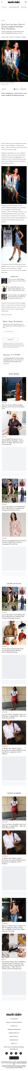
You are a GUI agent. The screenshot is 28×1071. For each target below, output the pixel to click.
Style (3, 20)
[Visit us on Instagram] (11, 1053)
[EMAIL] (19, 355)
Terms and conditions (14, 1029)
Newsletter (24, 89)
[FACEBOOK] (11, 355)
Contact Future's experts (14, 1022)
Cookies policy (14, 1040)
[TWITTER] (13, 355)
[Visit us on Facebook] (16, 1053)
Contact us (14, 1025)
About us (14, 1043)
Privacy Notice (19, 344)
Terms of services (17, 343)
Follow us (17, 89)
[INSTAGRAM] (15, 355)
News (24, 37)
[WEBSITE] (17, 355)
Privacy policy (14, 1036)
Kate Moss (18, 157)
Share (5, 89)
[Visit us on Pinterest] (21, 1053)
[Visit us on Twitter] (6, 1053)
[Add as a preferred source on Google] (14, 1057)
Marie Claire (5, 37)
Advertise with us (14, 1032)
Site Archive (14, 1018)
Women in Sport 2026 (14, 7)
